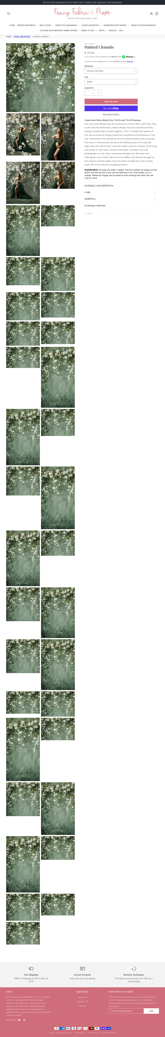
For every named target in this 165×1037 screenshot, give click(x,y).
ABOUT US (82, 997)
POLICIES (82, 1006)
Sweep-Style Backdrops (66, 25)
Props (101, 30)
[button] (8, 13)
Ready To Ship (88, 30)
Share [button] (89, 213)
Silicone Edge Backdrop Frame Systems (58, 30)
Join (151, 1011)
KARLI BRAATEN (22, 36)
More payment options (111, 114)
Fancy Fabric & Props (63, 1033)
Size (86, 77)
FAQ (121, 30)
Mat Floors (45, 25)
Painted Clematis (41, 36)
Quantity (89, 88)
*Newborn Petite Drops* (115, 25)
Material (89, 66)
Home (8, 36)
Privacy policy (94, 1033)
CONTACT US (82, 1001)
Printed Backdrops (26, 25)
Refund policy (80, 1033)
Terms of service (109, 1033)
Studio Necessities (90, 25)
